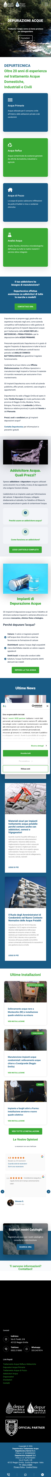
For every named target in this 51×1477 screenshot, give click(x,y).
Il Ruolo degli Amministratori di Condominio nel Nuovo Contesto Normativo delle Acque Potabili (25, 917)
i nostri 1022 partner (17, 718)
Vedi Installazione (16, 1021)
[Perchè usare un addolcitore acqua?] (25, 513)
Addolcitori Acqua (10, 1373)
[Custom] (25, 1474)
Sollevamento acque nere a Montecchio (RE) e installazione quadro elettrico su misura (23, 1012)
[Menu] (46, 4)
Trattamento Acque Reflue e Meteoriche (19, 1364)
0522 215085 (27, 1465)
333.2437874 (37, 1350)
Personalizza (24, 761)
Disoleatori (7, 1380)
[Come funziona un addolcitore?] (25, 532)
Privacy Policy (19, 1467)
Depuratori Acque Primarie (14, 1367)
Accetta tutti (26, 753)
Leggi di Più (13, 867)
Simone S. (19, 1201)
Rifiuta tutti (25, 769)
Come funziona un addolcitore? (25, 539)
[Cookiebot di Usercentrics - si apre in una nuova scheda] (32, 706)
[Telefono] (8, 1474)
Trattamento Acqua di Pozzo (15, 1370)
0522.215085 (16, 1350)
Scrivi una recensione (15, 1166)
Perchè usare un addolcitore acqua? (25, 520)
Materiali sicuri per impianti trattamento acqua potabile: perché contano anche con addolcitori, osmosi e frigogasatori (23, 827)
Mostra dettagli (37, 746)
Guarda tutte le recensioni (17, 1164)
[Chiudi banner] (47, 706)
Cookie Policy (31, 1467)
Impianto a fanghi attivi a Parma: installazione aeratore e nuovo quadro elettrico (23, 1111)
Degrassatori (8, 1377)
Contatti (6, 1383)
